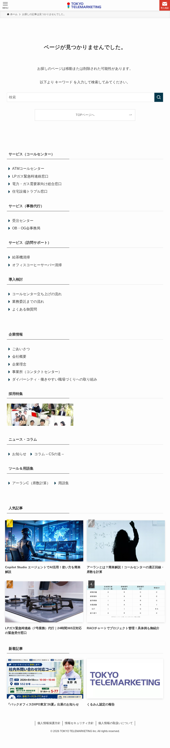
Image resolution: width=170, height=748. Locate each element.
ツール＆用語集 (21, 468)
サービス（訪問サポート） (30, 242)
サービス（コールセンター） (32, 154)
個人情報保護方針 (48, 723)
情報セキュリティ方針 (79, 723)
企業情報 (16, 334)
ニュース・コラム (23, 439)
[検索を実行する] (158, 97)
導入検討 (16, 279)
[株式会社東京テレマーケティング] (85, 5)
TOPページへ (85, 115)
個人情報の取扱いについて (115, 723)
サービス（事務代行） (26, 206)
